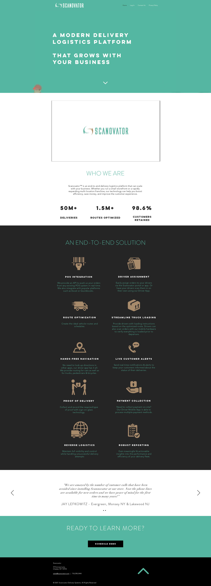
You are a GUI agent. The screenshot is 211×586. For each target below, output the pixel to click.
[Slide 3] (107, 510)
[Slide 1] (103, 510)
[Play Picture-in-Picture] (153, 158)
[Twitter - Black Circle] (145, 564)
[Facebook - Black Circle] (140, 564)
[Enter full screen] (157, 158)
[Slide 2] (105, 510)
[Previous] (12, 493)
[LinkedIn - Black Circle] (156, 564)
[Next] (198, 493)
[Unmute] (58, 158)
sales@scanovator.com (61, 573)
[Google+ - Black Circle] (151, 564)
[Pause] (54, 158)
